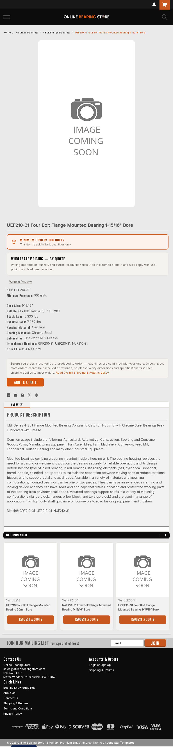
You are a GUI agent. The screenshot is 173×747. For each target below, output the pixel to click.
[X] (29, 395)
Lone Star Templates (120, 742)
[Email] (15, 395)
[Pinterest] (36, 395)
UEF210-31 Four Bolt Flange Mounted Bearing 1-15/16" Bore (110, 32)
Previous (160, 535)
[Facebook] (8, 395)
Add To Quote (25, 382)
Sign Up (105, 665)
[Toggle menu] (6, 17)
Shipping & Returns (101, 670)
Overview (17, 404)
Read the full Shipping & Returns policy (82, 372)
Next (166, 535)
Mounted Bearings (27, 32)
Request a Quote (30, 619)
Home (7, 32)
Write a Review (20, 282)
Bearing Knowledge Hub (19, 687)
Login (92, 665)
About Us (9, 693)
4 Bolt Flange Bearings (56, 32)
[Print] (22, 395)
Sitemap (52, 742)
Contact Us (10, 698)
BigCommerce (82, 742)
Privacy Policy (12, 713)
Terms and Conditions (18, 708)
